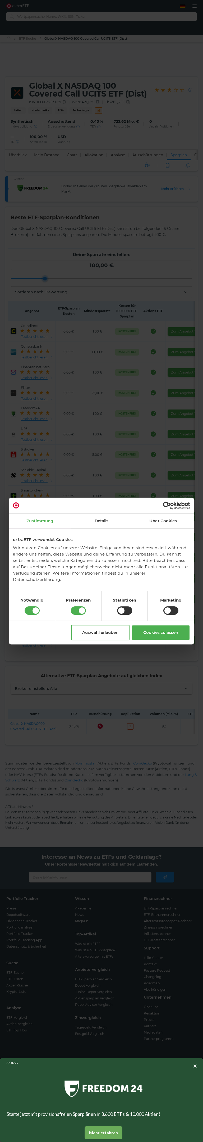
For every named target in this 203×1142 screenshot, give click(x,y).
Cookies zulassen (160, 632)
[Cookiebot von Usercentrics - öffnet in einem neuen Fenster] (167, 505)
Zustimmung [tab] (39, 520)
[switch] (78, 610)
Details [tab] (102, 520)
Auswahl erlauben (100, 632)
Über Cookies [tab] (163, 520)
